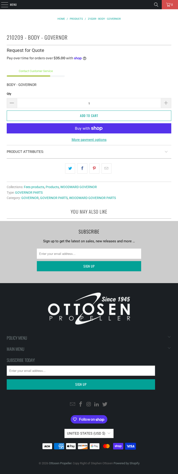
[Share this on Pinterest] (94, 168)
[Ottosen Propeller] (89, 4)
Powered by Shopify (127, 463)
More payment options (89, 140)
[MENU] (2, 4)
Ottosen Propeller (60, 463)
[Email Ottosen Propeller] (72, 404)
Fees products (34, 187)
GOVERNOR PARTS (29, 192)
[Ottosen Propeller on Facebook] (80, 404)
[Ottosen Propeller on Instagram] (88, 404)
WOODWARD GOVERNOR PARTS (92, 198)
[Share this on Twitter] (70, 168)
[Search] (156, 4)
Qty (9, 93)
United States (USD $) (86, 433)
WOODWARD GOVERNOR (78, 187)
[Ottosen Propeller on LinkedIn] (96, 404)
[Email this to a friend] (106, 168)
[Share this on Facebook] (82, 168)
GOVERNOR (30, 198)
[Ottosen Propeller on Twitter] (105, 404)
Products (52, 187)
